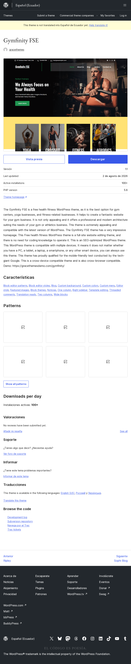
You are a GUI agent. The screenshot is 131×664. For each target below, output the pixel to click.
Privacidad (10, 594)
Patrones (41, 594)
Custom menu (107, 285)
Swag (104, 594)
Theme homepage (13, 197)
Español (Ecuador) (23, 638)
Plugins (39, 588)
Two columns (45, 294)
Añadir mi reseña (12, 431)
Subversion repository (20, 521)
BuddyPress (12, 623)
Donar (104, 588)
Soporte (72, 582)
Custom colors (90, 285)
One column (64, 289)
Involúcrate (106, 576)
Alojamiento (10, 588)
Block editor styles (39, 285)
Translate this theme (14, 500)
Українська (94, 493)
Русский (80, 493)
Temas (39, 582)
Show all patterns (16, 383)
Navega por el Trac (19, 525)
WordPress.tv (77, 594)
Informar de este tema (15, 476)
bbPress (10, 617)
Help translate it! (98, 25)
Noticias (51, 289)
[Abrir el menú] (125, 5)
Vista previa (34, 159)
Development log (17, 517)
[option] (22, 327)
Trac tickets (14, 529)
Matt (8, 611)
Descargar (98, 159)
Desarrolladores (77, 588)
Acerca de (9, 576)
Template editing (98, 289)
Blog (53, 285)
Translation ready (26, 294)
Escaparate (42, 576)
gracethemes (16, 49)
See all (124, 431)
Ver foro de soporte (14, 453)
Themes (8, 15)
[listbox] (65, 344)
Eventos (104, 582)
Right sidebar (79, 289)
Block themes (38, 289)
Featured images (19, 289)
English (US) (68, 493)
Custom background (69, 285)
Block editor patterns (15, 285)
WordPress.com (15, 605)
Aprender (72, 576)
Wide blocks (61, 294)
